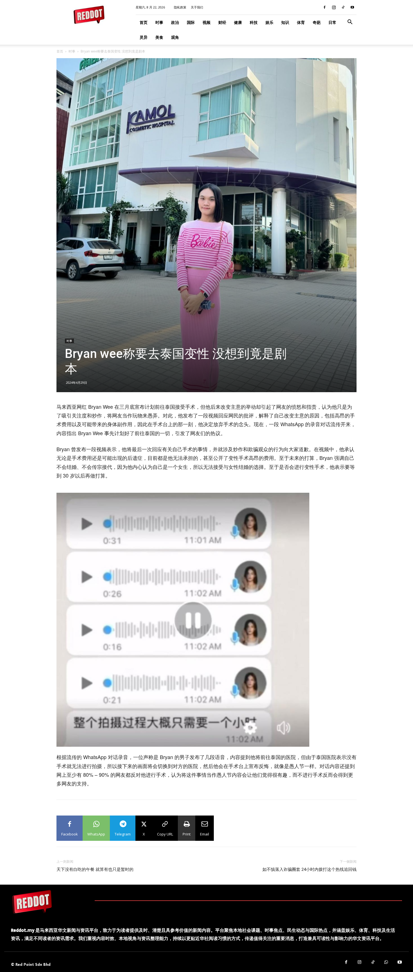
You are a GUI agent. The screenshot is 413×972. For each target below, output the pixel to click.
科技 (254, 22)
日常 (332, 22)
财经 (222, 22)
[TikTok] (343, 7)
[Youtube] (352, 7)
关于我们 (197, 7)
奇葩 (317, 22)
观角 (175, 37)
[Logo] (32, 901)
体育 (301, 22)
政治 (175, 22)
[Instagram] (334, 7)
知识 (285, 22)
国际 (191, 22)
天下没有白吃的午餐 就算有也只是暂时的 (94, 869)
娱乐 (269, 22)
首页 (144, 22)
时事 (159, 22)
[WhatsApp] (386, 962)
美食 (159, 37)
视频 (206, 22)
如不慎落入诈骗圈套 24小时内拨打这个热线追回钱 (309, 869)
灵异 (144, 37)
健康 (238, 22)
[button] (350, 22)
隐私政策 (180, 7)
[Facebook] (324, 7)
